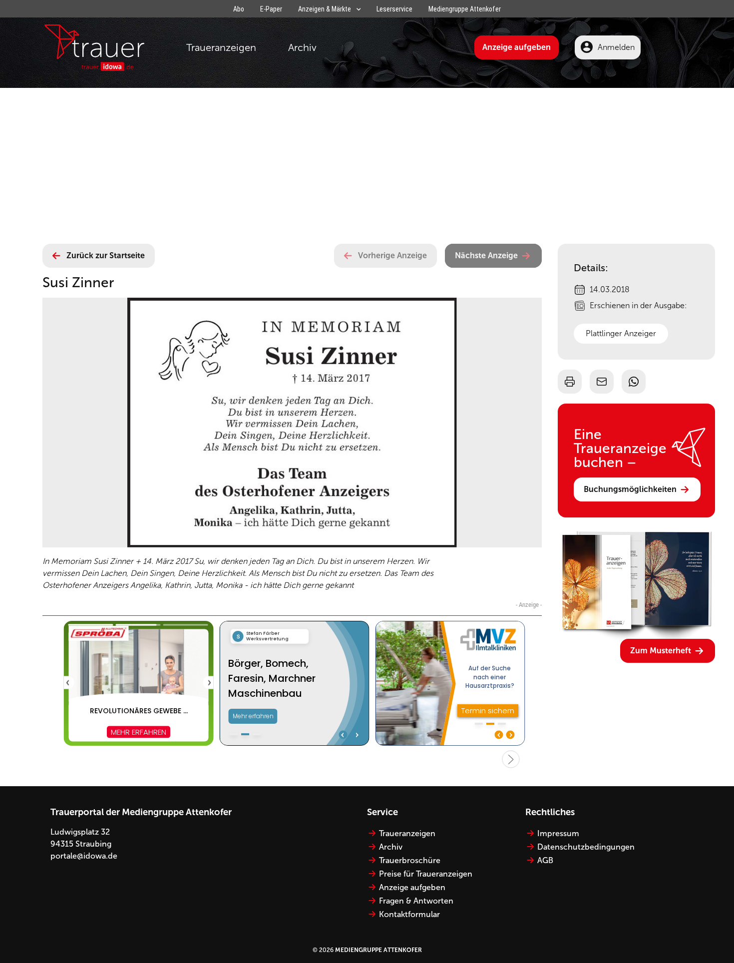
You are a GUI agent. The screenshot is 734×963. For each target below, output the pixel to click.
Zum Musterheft (660, 650)
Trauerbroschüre (409, 860)
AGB (545, 860)
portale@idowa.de (83, 856)
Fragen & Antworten (416, 901)
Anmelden (616, 47)
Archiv (302, 47)
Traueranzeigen (221, 47)
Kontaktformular (409, 914)
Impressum (558, 833)
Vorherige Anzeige (392, 255)
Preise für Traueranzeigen (425, 874)
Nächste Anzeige (486, 255)
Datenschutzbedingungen (586, 847)
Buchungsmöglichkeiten (630, 489)
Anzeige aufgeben (516, 47)
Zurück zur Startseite (105, 255)
